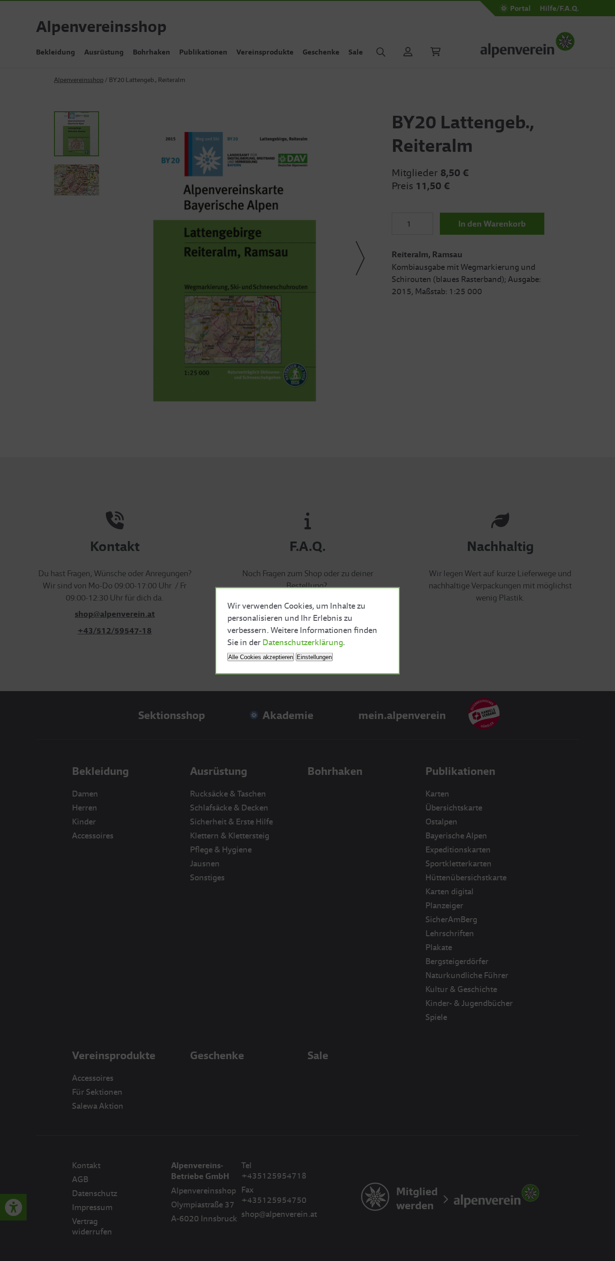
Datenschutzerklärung (302, 642)
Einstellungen (314, 656)
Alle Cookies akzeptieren (260, 656)
